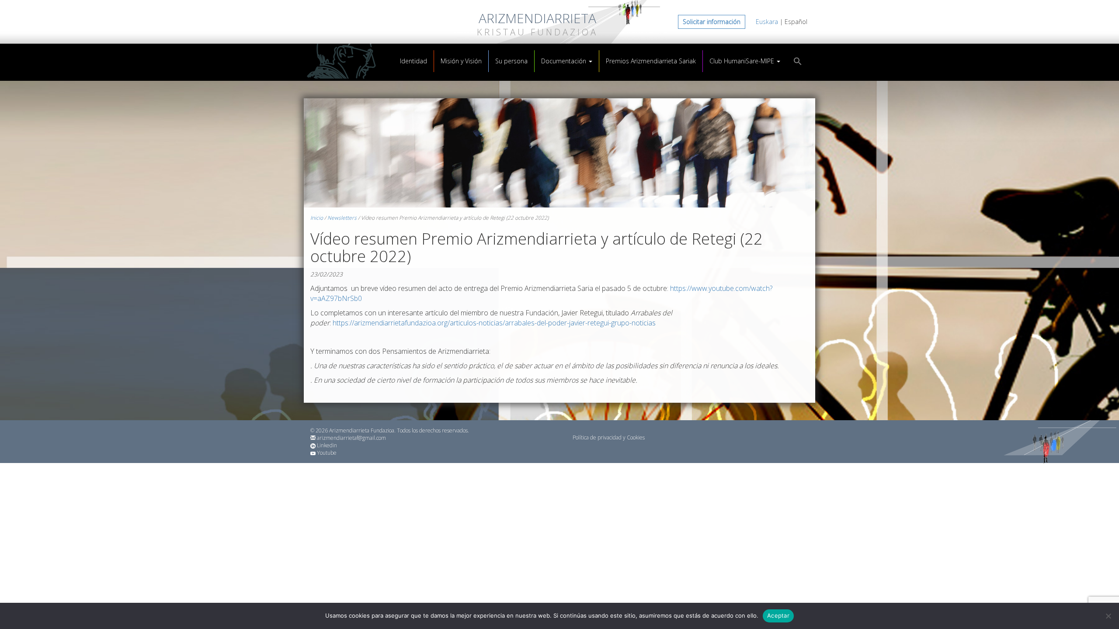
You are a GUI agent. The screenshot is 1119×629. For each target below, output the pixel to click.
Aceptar (778, 615)
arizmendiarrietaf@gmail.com (351, 438)
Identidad (413, 61)
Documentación (564, 61)
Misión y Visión (461, 61)
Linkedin (327, 445)
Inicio (316, 217)
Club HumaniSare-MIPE (742, 61)
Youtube (327, 452)
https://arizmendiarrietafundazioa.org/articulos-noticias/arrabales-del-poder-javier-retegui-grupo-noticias (494, 323)
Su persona (511, 61)
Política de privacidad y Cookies (609, 437)
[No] (1108, 616)
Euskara (767, 21)
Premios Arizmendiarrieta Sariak (651, 61)
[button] (798, 62)
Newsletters (342, 217)
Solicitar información (711, 21)
